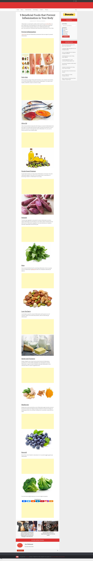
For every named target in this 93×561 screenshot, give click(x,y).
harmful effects (48, 24)
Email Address (64, 23)
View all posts (20, 550)
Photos (46, 9)
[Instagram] (47, 501)
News (22, 9)
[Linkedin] (37, 501)
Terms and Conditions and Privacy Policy (58, 556)
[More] (51, 501)
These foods (24, 34)
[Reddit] (33, 501)
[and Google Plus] (76, 1)
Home (18, 9)
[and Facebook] (74, 1)
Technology (35, 9)
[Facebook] (24, 501)
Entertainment (28, 9)
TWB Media (27, 556)
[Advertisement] (37, 45)
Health (41, 9)
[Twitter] (28, 501)
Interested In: (64, 27)
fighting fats (33, 269)
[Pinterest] (42, 501)
